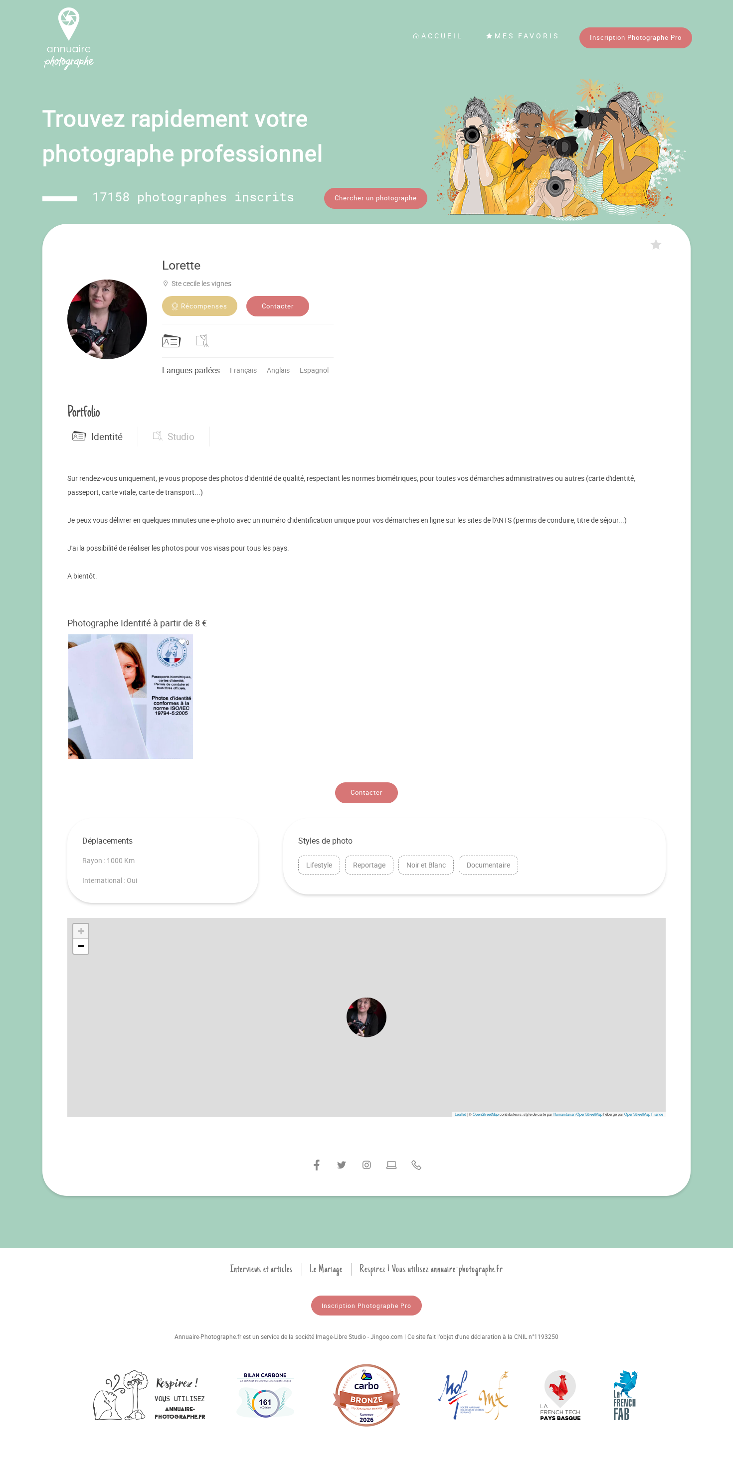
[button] (366, 1017)
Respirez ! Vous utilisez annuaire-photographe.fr (431, 1269)
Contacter (278, 305)
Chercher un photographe (376, 197)
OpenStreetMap (486, 1114)
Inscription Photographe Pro (636, 37)
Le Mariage (326, 1269)
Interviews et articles (261, 1269)
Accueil (442, 35)
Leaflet (460, 1114)
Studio (181, 436)
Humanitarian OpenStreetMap (577, 1114)
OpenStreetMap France (643, 1114)
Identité (107, 436)
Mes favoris (527, 35)
